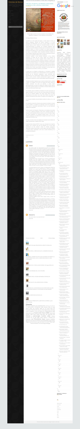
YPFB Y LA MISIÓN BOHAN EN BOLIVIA (34, 295)
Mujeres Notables (50, 319)
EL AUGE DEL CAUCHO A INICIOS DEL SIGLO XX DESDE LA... (65, 249)
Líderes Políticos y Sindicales (46, 317)
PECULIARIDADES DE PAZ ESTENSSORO (63, 230)
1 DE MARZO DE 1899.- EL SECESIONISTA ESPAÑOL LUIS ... (64, 335)
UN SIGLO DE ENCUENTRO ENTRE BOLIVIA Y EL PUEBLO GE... (64, 332)
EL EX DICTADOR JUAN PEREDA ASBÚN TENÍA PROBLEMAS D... (64, 233)
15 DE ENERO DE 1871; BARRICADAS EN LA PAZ (65, 314)
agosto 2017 (60, 355)
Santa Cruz (10, 13)
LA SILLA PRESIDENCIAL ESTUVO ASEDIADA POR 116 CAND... (64, 168)
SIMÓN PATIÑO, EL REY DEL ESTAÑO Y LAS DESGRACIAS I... (65, 343)
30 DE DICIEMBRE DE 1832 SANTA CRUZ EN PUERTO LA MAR (64, 244)
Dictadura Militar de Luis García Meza (44, 308)
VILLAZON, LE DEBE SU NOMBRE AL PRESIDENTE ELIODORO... (65, 165)
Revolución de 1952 (36, 321)
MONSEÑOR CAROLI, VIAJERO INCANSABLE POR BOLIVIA (38, 276)
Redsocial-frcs (32, 214)
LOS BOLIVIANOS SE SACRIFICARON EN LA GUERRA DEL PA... (65, 287)
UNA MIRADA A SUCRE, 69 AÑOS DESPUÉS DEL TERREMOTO (64, 273)
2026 (58, 106)
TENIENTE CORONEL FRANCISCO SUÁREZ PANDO (64, 225)
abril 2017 (60, 372)
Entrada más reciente (30, 238)
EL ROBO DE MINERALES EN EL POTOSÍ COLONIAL (64, 290)
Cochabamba (11, 15)
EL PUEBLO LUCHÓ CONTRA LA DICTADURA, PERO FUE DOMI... (64, 200)
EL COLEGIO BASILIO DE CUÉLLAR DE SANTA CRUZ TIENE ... (65, 279)
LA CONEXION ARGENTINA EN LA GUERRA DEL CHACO (64, 284)
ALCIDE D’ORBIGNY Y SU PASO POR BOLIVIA (64, 208)
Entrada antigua (51, 238)
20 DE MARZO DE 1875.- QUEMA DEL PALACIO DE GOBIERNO (65, 182)
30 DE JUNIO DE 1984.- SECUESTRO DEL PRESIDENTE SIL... (64, 298)
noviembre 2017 (61, 153)
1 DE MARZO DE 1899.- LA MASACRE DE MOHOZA (65, 338)
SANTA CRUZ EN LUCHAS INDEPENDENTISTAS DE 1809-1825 (65, 306)
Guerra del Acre (29, 313)
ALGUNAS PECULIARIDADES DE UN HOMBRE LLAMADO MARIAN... (65, 192)
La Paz (34, 317)
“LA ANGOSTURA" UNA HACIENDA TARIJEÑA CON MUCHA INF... (64, 197)
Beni (27, 305)
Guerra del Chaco (31, 135)
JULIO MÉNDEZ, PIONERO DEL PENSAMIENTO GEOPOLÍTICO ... (64, 317)
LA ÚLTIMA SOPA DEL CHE (63, 324)
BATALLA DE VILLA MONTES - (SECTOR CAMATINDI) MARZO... (64, 263)
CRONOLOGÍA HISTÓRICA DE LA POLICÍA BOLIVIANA (64, 214)
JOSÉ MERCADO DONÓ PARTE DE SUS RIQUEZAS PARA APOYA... (65, 211)
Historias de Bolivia (15, 2)
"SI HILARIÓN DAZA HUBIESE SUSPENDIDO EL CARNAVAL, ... (64, 255)
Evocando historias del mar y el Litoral (35, 309)
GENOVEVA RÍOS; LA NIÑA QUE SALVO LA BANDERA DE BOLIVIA (39, 251)
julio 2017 (60, 359)
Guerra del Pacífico (66, 56)
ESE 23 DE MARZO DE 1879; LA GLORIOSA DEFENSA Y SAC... (64, 174)
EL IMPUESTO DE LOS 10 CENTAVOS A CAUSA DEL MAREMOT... (65, 195)
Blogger (48, 323)
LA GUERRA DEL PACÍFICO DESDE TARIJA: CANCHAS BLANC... (64, 203)
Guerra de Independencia (45, 311)
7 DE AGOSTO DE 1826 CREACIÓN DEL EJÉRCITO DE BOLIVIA (39, 245)
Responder (31, 210)
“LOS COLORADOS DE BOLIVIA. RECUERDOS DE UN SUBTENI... (64, 322)
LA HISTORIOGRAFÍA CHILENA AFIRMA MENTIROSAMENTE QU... (65, 327)
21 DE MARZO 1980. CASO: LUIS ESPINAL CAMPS (64, 241)
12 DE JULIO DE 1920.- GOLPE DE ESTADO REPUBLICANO (64, 236)
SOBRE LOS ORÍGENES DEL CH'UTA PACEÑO (35, 270)
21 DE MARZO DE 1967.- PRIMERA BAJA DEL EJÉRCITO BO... (64, 176)
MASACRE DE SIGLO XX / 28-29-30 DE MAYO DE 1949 (65, 303)
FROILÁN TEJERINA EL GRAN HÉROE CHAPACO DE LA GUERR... (65, 346)
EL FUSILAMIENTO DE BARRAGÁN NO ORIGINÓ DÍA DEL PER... (65, 309)
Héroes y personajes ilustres (36, 316)
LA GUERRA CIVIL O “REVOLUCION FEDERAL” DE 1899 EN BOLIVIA (40, 265)
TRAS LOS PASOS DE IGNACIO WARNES (64, 227)
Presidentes (46, 320)
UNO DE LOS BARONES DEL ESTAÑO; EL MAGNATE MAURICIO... (65, 266)
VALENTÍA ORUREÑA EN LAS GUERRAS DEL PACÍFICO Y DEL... (64, 300)
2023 (58, 119)
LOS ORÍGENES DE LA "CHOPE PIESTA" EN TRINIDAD (65, 171)
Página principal (59, 403)
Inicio (41, 238)
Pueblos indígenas (62, 67)
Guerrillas (50, 314)
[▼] (64, 143)
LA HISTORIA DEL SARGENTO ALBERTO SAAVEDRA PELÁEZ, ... (65, 295)
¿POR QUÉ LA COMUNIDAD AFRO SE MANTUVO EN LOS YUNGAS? (65, 219)
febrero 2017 (60, 381)
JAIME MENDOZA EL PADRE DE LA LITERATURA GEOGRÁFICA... (64, 185)
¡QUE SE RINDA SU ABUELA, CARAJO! (65, 189)
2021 (58, 127)
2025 (58, 110)
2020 (58, 132)
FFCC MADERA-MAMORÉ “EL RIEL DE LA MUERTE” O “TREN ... (65, 341)
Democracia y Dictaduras (33, 307)
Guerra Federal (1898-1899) (39, 314)
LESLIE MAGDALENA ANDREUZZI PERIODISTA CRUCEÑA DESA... (64, 349)
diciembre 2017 (61, 149)
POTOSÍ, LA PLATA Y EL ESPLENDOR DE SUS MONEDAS (65, 258)
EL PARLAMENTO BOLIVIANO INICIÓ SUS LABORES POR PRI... (65, 260)
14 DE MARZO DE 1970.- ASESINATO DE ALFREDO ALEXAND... (65, 311)
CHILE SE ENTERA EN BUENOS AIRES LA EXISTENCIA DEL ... (65, 276)
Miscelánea (37, 319)
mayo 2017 (60, 368)
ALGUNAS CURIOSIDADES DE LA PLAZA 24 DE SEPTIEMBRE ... (64, 269)
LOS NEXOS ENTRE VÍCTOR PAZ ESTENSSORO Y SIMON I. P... (64, 222)
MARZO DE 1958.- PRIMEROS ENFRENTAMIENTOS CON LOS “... (65, 330)
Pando (9, 22)
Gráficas (48, 309)
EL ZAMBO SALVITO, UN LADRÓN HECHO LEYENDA (37, 282)
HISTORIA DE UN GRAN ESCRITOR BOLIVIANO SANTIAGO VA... (64, 252)
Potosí (9, 19)
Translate (72, 6)
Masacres (28, 319)
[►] (64, 105)
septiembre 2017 (61, 162)
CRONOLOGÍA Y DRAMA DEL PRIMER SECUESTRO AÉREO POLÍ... (65, 351)
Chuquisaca (10, 10)
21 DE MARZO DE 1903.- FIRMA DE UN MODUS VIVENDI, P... (65, 179)
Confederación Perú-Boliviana (50, 305)
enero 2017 (60, 385)
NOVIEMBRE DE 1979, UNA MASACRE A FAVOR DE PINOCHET (65, 238)
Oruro (9, 16)
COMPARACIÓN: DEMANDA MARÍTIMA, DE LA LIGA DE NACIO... (65, 281)
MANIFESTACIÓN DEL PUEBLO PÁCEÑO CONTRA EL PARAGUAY (64, 292)
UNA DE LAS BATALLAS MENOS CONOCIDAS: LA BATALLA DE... (64, 187)
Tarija (51, 321)
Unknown (31, 145)
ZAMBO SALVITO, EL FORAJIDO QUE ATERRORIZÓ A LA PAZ (65, 320)
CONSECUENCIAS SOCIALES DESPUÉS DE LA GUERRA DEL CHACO (65, 217)
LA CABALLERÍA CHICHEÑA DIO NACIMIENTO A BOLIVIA (64, 247)
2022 (58, 123)
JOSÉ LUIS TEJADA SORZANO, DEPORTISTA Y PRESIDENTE (64, 206)
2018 (58, 140)
